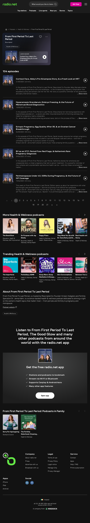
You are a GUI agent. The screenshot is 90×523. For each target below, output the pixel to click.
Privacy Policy (53, 461)
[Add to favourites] (40, 36)
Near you (53, 11)
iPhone (5, 482)
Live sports (43, 11)
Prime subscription (77, 468)
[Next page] (52, 205)
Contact (73, 458)
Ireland (46, 500)
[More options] (46, 36)
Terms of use (52, 458)
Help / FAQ (74, 464)
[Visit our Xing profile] (32, 482)
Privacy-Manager (54, 471)
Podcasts (32, 11)
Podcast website (9, 307)
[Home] (6, 29)
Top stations (21, 11)
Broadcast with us (31, 468)
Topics (70, 11)
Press (27, 461)
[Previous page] (12, 201)
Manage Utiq (52, 468)
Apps (72, 461)
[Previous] (79, 214)
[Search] (55, 4)
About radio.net (30, 458)
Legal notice (52, 464)
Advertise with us (31, 464)
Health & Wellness (12, 46)
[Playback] (44, 57)
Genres (62, 11)
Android (5, 489)
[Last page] (57, 205)
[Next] (84, 214)
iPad (4, 485)
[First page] (7, 201)
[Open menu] (85, 4)
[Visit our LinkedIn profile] (27, 482)
